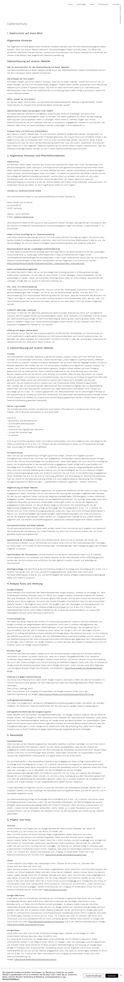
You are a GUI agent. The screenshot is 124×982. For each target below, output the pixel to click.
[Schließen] (121, 975)
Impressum (120, 9)
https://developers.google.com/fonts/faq (46, 921)
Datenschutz (120, 19)
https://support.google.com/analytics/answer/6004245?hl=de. (66, 694)
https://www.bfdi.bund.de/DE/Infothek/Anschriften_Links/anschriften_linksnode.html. (46, 263)
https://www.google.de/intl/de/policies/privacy (66, 855)
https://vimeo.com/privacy (55, 889)
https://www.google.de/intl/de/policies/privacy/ (35, 959)
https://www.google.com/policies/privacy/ (25, 924)
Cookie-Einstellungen (94, 975)
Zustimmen (112, 975)
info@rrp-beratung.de (24, 217)
